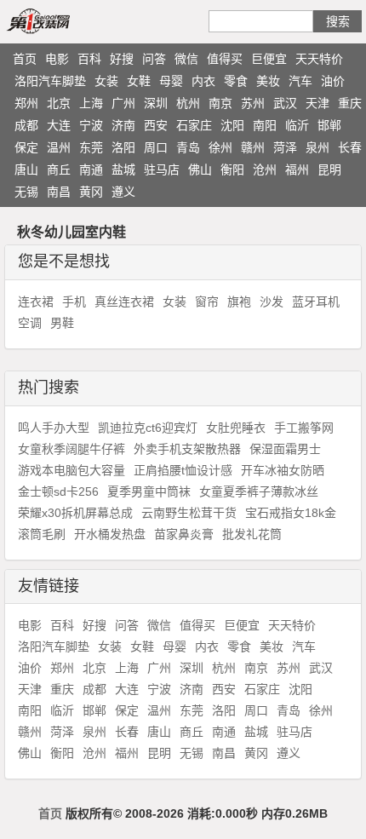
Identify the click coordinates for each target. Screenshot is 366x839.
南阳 (265, 125)
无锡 (26, 191)
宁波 (91, 125)
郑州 (26, 103)
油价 (333, 81)
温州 (59, 147)
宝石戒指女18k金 (290, 513)
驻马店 (162, 169)
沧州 (265, 169)
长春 (350, 147)
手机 (74, 301)
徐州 (220, 147)
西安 (156, 125)
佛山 (200, 169)
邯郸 (329, 125)
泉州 (317, 147)
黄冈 (91, 191)
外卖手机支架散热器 (187, 449)
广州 (123, 103)
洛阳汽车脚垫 (50, 81)
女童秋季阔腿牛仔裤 (71, 449)
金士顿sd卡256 (58, 491)
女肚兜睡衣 (236, 427)
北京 (59, 103)
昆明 (329, 169)
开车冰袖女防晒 (282, 470)
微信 (186, 59)
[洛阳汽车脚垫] (58, 20)
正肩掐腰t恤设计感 (183, 470)
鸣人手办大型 (53, 427)
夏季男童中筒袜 (149, 491)
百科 (89, 59)
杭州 (188, 103)
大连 (59, 125)
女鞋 (139, 81)
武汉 (285, 103)
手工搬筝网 (304, 427)
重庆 (350, 103)
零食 (236, 81)
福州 (297, 169)
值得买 (225, 59)
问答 (154, 59)
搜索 (338, 21)
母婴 (171, 81)
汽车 (300, 81)
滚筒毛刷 (42, 534)
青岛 (188, 147)
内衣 (203, 81)
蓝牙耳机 (316, 301)
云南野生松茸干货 (189, 513)
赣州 (253, 147)
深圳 (156, 103)
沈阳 (232, 125)
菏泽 (285, 147)
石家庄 (194, 125)
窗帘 (207, 301)
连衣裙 (36, 301)
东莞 (91, 147)
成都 (26, 125)
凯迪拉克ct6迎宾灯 (147, 427)
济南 (123, 125)
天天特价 (319, 59)
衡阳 (232, 169)
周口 (156, 147)
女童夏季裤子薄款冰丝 (258, 491)
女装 (106, 81)
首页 (25, 59)
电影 (57, 59)
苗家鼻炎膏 (184, 534)
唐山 (26, 169)
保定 (26, 147)
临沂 (297, 125)
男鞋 (62, 323)
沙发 (271, 301)
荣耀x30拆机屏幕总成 (75, 513)
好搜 (122, 59)
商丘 (59, 169)
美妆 (268, 81)
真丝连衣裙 (124, 301)
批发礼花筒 (252, 534)
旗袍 (239, 301)
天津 (317, 103)
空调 (30, 323)
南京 (220, 103)
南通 (91, 169)
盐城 (123, 169)
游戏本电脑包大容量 (71, 470)
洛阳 (123, 147)
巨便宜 (269, 59)
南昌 (59, 191)
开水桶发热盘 (110, 534)
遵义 (123, 191)
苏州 (253, 103)
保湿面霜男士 (285, 449)
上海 (91, 103)
